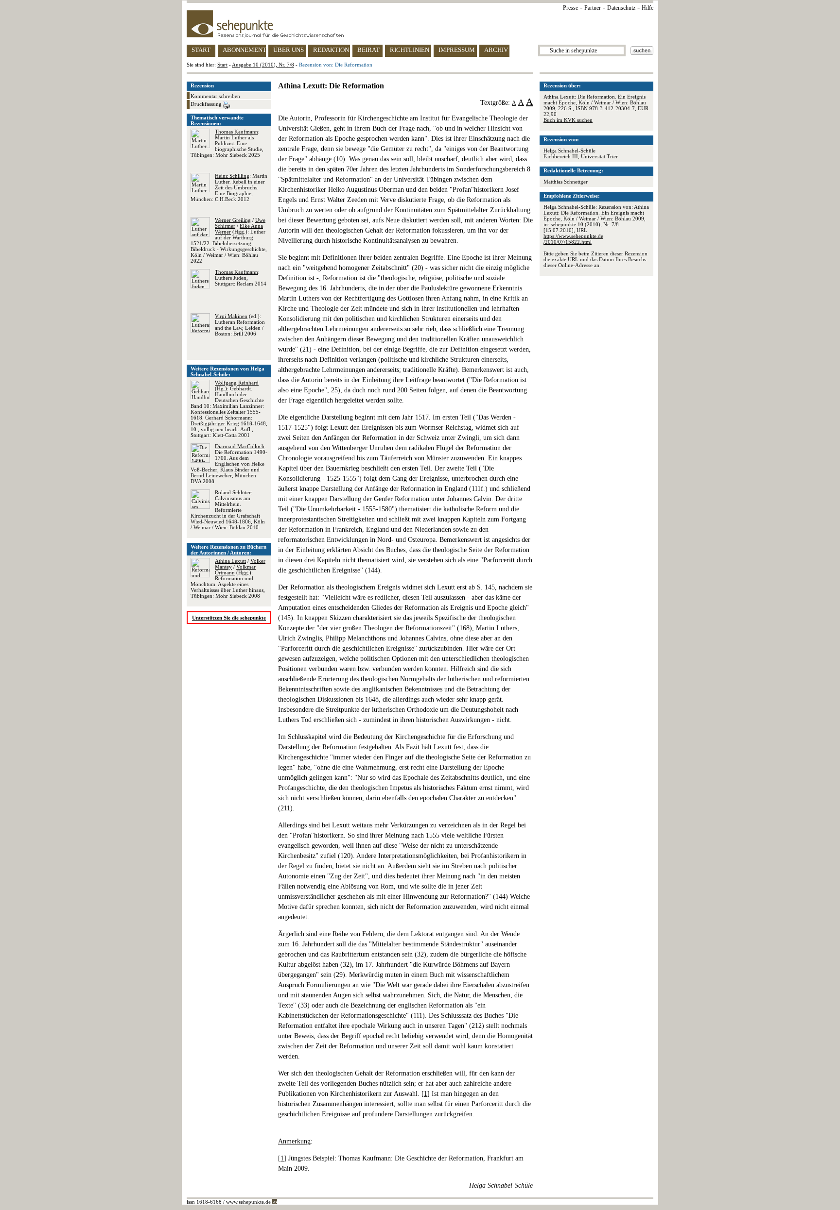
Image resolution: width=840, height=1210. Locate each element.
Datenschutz (621, 7)
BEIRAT (368, 49)
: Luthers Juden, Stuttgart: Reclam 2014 (240, 277)
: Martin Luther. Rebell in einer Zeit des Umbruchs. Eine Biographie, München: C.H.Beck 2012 (229, 187)
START (201, 49)
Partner (592, 7)
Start (222, 64)
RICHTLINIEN (409, 49)
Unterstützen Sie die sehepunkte (229, 618)
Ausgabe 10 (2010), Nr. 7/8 (263, 64)
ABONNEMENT (244, 49)
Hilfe (647, 7)
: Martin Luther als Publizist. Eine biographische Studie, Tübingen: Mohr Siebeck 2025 (227, 143)
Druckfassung (207, 104)
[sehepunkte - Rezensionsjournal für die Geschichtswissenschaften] (420, 23)
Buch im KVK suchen (568, 120)
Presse (570, 7)
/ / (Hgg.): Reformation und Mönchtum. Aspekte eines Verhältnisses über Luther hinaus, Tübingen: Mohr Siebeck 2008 (228, 578)
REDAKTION (331, 49)
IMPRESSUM (456, 49)
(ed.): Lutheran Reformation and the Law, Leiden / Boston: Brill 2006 (240, 324)
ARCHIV (496, 49)
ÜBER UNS (288, 49)
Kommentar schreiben (215, 96)
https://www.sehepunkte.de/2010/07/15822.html (573, 239)
